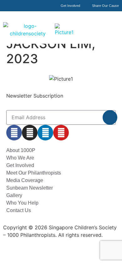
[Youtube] (61, 132)
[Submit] (110, 117)
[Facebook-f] (14, 132)
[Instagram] (30, 132)
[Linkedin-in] (45, 132)
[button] (113, 23)
